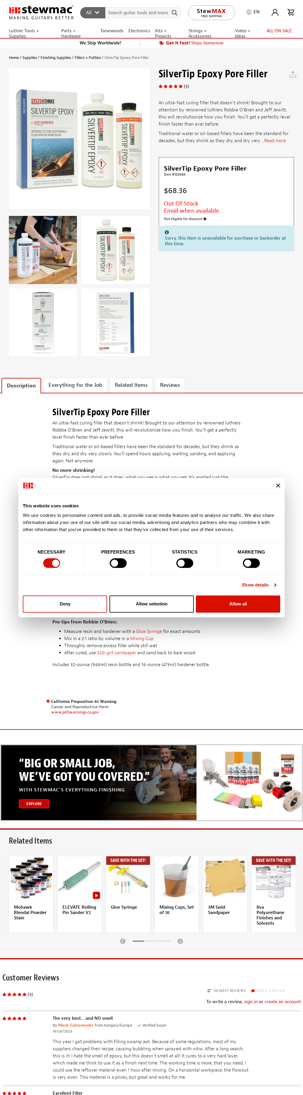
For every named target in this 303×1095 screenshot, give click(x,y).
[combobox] (131, 12)
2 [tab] (151, 942)
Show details (255, 585)
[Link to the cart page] (290, 12)
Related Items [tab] (131, 385)
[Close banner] (278, 485)
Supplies (29, 57)
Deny (65, 603)
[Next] (180, 941)
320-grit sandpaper (116, 653)
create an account (283, 1002)
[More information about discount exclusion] (205, 219)
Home (14, 57)
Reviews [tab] (170, 385)
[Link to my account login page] (275, 12)
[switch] (118, 563)
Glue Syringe (149, 631)
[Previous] (122, 941)
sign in (251, 1002)
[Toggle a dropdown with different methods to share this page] (292, 74)
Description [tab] (21, 385)
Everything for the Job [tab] (75, 385)
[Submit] (175, 12)
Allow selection (151, 603)
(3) (186, 86)
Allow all (238, 603)
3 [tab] (164, 942)
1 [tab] (138, 942)
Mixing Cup (142, 639)
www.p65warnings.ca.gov (75, 712)
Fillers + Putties (88, 57)
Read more (275, 141)
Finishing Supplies (56, 57)
